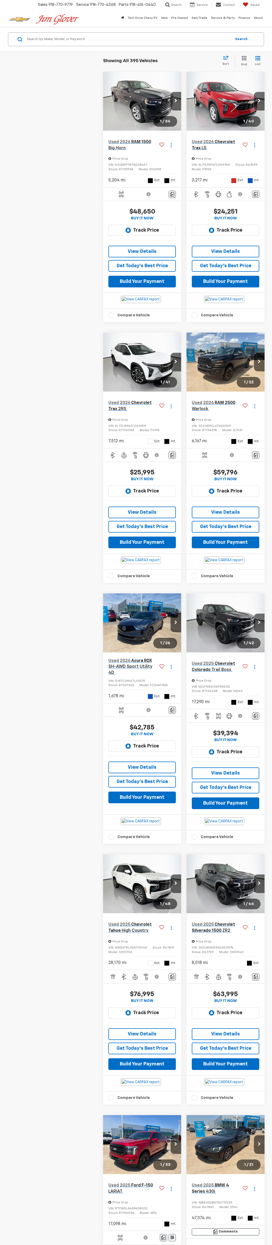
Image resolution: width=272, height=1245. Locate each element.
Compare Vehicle (133, 315)
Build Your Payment (142, 281)
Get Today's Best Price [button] (142, 266)
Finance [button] (244, 18)
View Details (142, 251)
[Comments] (172, 194)
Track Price (146, 230)
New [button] (164, 18)
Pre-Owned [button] (179, 18)
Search (241, 39)
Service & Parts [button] (223, 18)
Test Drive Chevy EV (143, 18)
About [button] (258, 18)
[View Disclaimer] (149, 194)
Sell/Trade (199, 18)
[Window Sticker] (172, 1237)
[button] (176, 101)
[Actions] (171, 145)
